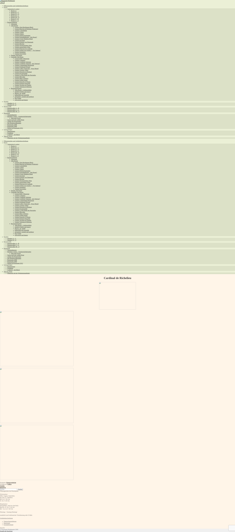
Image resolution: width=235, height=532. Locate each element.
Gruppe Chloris (19, 34)
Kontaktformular (8, 524)
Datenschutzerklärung (10, 521)
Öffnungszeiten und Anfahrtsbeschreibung (16, 6)
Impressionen (11, 131)
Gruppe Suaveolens (20, 54)
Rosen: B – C (15, 12)
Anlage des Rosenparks (14, 121)
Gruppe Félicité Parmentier (22, 35)
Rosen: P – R (15, 19)
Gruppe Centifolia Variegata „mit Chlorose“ (27, 63)
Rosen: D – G (15, 14)
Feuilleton (10, 133)
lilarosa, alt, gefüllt (20, 93)
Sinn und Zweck (16, 118)
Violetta (2, 486)
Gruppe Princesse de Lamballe (23, 49)
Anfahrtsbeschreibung (6, 518)
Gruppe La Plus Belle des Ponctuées (25, 75)
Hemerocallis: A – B (13, 108)
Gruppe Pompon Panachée (22, 83)
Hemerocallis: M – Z (13, 111)
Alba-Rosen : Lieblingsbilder (23, 90)
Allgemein (14, 24)
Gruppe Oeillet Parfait (21, 80)
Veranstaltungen (12, 115)
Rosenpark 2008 (12, 125)
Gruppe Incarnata (20, 40)
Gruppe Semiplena (20, 52)
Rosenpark (7, 113)
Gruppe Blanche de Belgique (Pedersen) (26, 29)
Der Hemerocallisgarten (14, 123)
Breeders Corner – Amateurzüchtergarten (19, 116)
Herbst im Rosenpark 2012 (15, 128)
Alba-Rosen (14, 25)
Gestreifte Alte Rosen (17, 57)
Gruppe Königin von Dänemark (24, 42)
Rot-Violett (18, 98)
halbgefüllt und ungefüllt (22, 95)
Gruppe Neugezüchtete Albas (23, 45)
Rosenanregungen (16, 88)
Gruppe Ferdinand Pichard (22, 67)
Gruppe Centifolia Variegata (23, 62)
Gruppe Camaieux (20, 60)
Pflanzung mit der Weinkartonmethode (18, 138)
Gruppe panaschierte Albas (22, 47)
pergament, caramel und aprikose (24, 96)
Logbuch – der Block (13, 134)
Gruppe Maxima (19, 44)
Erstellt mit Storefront (6, 531)
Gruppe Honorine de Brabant (23, 72)
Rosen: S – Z (15, 20)
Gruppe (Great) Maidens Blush (24, 39)
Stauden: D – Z (11, 105)
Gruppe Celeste (19, 32)
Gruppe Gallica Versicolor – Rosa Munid (26, 68)
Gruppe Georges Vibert (21, 70)
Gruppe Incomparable (21, 73)
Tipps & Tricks (8, 136)
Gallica (9, 484)
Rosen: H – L (15, 16)
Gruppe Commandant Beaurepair (24, 65)
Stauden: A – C (11, 103)
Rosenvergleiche (12, 22)
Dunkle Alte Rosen (16, 55)
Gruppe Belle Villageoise (22, 58)
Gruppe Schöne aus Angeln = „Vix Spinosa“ (28, 50)
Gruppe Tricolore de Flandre (23, 85)
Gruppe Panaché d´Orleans (22, 82)
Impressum (7, 523)
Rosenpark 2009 (12, 126)
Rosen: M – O (15, 17)
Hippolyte (3, 487)
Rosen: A (13, 11)
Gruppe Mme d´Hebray (21, 78)
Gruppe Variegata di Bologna (23, 87)
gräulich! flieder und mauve (23, 92)
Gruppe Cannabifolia (21, 30)
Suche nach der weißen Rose (15, 120)
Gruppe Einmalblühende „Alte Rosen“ (26, 37)
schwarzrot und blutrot (21, 100)
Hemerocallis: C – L (13, 110)
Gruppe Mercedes (20, 77)
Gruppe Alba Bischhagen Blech (24, 27)
